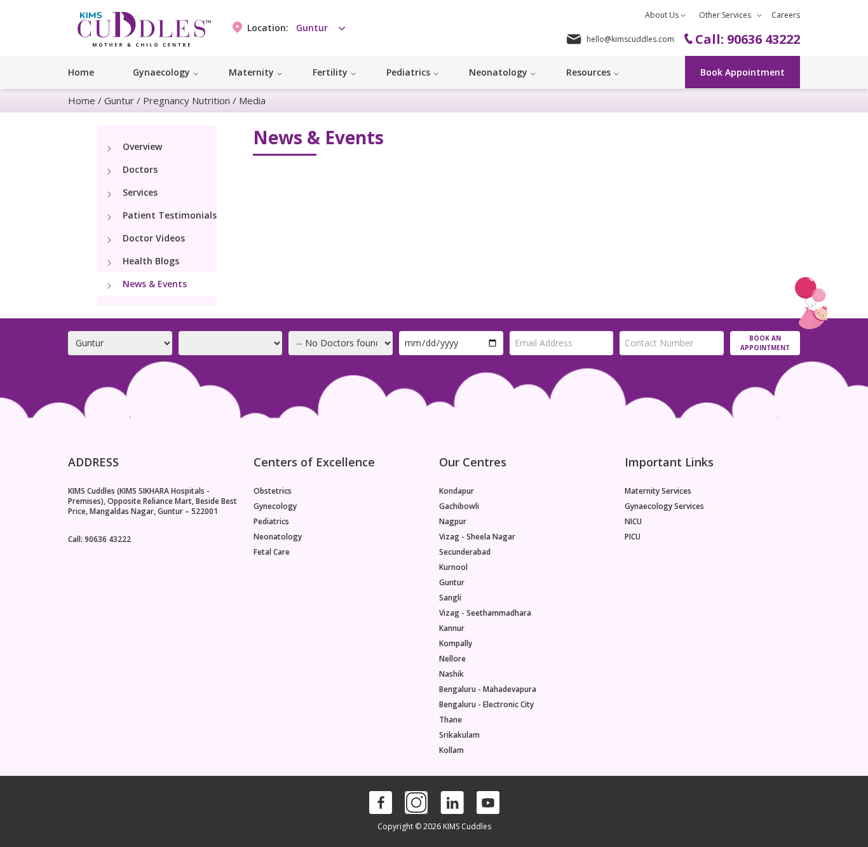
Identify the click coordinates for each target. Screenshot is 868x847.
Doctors (140, 169)
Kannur (452, 628)
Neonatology (278, 537)
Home (81, 72)
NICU (633, 522)
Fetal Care (272, 552)
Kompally (455, 644)
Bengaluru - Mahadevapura (487, 689)
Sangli (450, 598)
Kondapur (456, 491)
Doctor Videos (154, 238)
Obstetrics (273, 491)
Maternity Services (658, 491)
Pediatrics (271, 522)
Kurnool (453, 567)
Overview (142, 146)
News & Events (155, 284)
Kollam (451, 750)
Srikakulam (459, 735)
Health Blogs (151, 261)
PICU (633, 537)
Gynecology (275, 506)
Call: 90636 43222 (99, 539)
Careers (785, 15)
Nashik (451, 674)
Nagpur (452, 522)
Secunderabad (465, 552)
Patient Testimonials (170, 215)
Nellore (452, 659)
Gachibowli (459, 506)
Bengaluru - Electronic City (486, 705)
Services (140, 192)
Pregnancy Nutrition (186, 100)
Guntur (119, 100)
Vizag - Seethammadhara (485, 613)
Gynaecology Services (664, 506)
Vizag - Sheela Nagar (477, 537)
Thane (450, 720)
